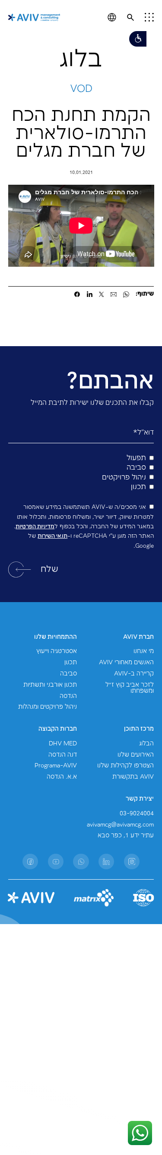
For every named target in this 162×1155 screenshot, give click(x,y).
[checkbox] (81, 473)
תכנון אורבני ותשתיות (50, 685)
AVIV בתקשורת (133, 777)
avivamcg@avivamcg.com (120, 825)
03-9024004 (137, 814)
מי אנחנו (143, 651)
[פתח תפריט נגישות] (137, 39)
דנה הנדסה (62, 755)
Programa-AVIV (56, 766)
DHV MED (63, 744)
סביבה (68, 674)
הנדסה (68, 696)
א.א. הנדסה (62, 777)
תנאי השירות (52, 536)
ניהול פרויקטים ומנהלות (47, 707)
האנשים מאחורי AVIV (126, 663)
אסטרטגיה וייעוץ (56, 651)
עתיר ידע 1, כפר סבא (126, 836)
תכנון (70, 663)
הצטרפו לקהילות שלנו (125, 766)
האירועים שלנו (136, 755)
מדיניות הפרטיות (35, 527)
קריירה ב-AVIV (134, 674)
